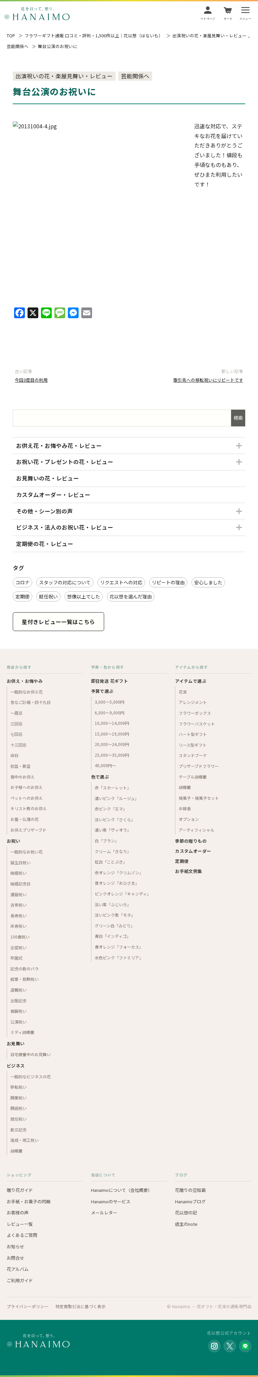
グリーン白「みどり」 (115, 925)
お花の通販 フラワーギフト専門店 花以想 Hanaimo (37, 13)
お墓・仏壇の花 (24, 819)
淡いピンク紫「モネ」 (115, 915)
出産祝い (18, 947)
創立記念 (18, 1129)
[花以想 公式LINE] (245, 1346)
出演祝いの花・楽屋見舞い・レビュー (209, 36)
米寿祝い (18, 926)
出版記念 (18, 1000)
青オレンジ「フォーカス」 (119, 947)
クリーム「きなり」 (113, 851)
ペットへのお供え (26, 798)
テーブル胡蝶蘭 (193, 777)
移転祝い (18, 1087)
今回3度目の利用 (31, 380)
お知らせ (15, 1246)
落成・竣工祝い (24, 1140)
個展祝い (18, 1011)
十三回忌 (18, 745)
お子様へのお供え (26, 787)
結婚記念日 (20, 883)
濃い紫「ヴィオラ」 (113, 830)
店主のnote (186, 1224)
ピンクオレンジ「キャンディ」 (123, 893)
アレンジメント (193, 702)
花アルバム (18, 1269)
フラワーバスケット (197, 723)
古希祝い (18, 905)
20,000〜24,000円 (112, 744)
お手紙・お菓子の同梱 (28, 1201)
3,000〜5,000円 (109, 702)
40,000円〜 (105, 765)
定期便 (22, 596)
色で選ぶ (100, 777)
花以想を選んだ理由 (131, 596)
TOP (11, 36)
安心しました (208, 582)
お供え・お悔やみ (25, 681)
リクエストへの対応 (121, 582)
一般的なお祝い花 (26, 851)
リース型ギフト (193, 745)
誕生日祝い (20, 862)
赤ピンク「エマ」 (111, 808)
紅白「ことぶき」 (111, 862)
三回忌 (16, 723)
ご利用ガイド (20, 1280)
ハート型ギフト (193, 734)
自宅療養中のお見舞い (30, 1054)
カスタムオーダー (193, 851)
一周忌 (16, 713)
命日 (14, 755)
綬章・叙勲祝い (24, 979)
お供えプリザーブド (28, 830)
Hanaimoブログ (190, 1201)
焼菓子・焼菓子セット (199, 798)
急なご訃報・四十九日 (30, 702)
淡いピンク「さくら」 (115, 819)
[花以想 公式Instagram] (214, 1346)
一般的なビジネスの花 (30, 1076)
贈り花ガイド (20, 1190)
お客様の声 (18, 1212)
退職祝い (18, 990)
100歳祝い (20, 937)
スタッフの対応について (65, 582)
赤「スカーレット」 (113, 787)
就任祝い (48, 596)
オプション (189, 819)
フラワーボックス (195, 713)
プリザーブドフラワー (199, 766)
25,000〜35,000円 (112, 755)
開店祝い (18, 1108)
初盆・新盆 (20, 766)
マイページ (207, 18)
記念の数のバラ (24, 968)
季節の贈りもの (191, 841)
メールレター (104, 1212)
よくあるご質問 (22, 1235)
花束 (183, 692)
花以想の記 (186, 1212)
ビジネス (16, 1065)
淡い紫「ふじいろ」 (113, 904)
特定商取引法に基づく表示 (80, 1306)
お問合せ (15, 1258)
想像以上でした (83, 596)
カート (227, 18)
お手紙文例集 (188, 871)
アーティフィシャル (196, 830)
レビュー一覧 (20, 1224)
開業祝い (18, 1097)
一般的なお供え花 (26, 692)
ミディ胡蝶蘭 (22, 1032)
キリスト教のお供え (28, 808)
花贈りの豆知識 (190, 1190)
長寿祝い (18, 915)
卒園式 (16, 958)
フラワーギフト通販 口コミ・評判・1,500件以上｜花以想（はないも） (94, 36)
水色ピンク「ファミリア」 (119, 957)
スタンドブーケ (193, 755)
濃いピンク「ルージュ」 (117, 798)
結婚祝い (18, 873)
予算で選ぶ (102, 691)
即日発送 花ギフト (109, 681)
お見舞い (16, 1043)
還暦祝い (18, 894)
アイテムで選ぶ (190, 681)
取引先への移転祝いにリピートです (208, 380)
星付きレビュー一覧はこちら (58, 622)
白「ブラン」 (107, 840)
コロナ (22, 582)
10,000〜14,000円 (112, 723)
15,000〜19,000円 (112, 734)
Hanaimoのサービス (110, 1201)
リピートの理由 (168, 582)
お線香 (185, 808)
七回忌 (16, 734)
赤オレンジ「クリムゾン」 (119, 872)
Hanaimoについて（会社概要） (121, 1190)
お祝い (13, 841)
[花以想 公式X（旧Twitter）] (230, 1346)
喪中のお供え (22, 777)
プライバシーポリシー (28, 1306)
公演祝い (18, 1022)
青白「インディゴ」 (113, 936)
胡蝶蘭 (16, 1151)
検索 (238, 417)
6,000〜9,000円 (109, 712)
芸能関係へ (18, 46)
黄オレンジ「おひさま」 (117, 883)
